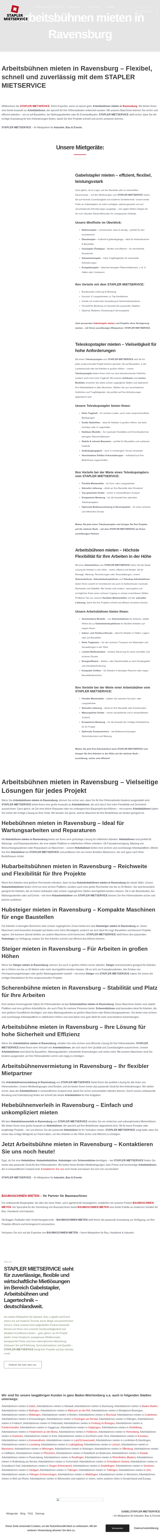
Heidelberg (135, 1427)
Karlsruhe (17, 1436)
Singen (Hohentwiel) (60, 1465)
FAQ (30, 1513)
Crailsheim (151, 1414)
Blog (22, 1513)
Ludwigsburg (76, 1444)
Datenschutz (41, 18)
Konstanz (143, 1436)
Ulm (148, 1470)
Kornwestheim (37, 1440)
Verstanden (117, 1528)
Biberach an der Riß (79, 1410)
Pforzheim (49, 1453)
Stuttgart (33, 1470)
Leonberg (34, 1444)
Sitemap (39, 1513)
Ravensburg (130, 106)
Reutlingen (78, 1457)
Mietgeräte (74, 7)
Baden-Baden (150, 1406)
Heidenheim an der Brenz (43, 1431)
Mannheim (7, 1448)
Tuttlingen (112, 1470)
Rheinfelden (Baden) (124, 1457)
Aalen (32, 1406)
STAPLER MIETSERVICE (48, 7)
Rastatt (144, 1453)
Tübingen (72, 1470)
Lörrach (116, 1444)
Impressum (59, 18)
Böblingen (35, 1414)
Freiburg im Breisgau (103, 1423)
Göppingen (94, 1427)
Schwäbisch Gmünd (118, 1461)
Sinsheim (148, 1465)
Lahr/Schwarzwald (84, 1440)
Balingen (34, 1410)
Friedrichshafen (10, 1427)
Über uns (93, 7)
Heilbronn (91, 1431)
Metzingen (48, 1448)
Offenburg (127, 1448)
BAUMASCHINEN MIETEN (20, 1195)
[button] (81, 7)
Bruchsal (111, 1414)
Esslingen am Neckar (86, 1419)
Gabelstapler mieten (104, 323)
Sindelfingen (108, 1465)
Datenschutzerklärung (146, 1528)
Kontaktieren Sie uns (52, 1169)
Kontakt (110, 7)
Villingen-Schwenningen (43, 1474)
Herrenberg (132, 1431)
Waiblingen (91, 1474)
